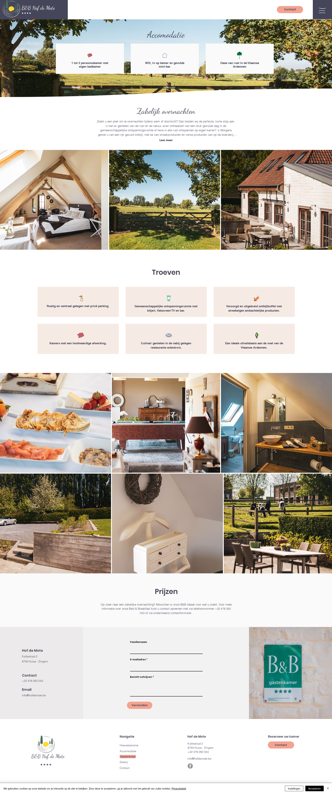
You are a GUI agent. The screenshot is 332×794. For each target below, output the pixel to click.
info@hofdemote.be (34, 695)
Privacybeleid (179, 788)
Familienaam (138, 642)
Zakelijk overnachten (166, 111)
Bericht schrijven (141, 677)
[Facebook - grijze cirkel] (190, 766)
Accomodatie (128, 751)
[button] (322, 10)
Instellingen (294, 788)
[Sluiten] (328, 788)
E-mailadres (138, 659)
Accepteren (314, 788)
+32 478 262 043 (32, 680)
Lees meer (166, 140)
